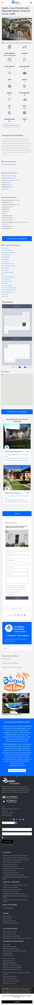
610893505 (12, 635)
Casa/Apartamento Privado (12, 460)
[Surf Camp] (15, 681)
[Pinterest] (23, 819)
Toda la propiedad (24, 460)
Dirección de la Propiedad (10, 173)
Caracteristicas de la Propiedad (12, 245)
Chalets (23, 499)
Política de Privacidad (20, 587)
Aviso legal (8, 587)
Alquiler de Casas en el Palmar (10, 663)
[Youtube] (14, 819)
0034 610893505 (23, 635)
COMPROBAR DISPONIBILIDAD (11, 125)
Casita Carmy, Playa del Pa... (14, 451)
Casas (26, 458)
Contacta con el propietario (17, 239)
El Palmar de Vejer (7, 17)
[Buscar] (16, 823)
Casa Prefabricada (9, 55)
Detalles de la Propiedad (10, 197)
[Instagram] (17, 819)
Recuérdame (7, 837)
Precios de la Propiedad (10, 161)
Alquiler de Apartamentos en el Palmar (12, 667)
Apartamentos (21, 458)
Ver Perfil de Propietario (20, 631)
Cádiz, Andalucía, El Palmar (21, 17)
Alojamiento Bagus (12, 458)
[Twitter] (20, 819)
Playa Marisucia (6, 659)
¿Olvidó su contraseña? (7, 845)
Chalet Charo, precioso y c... (14, 493)
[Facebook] (10, 819)
